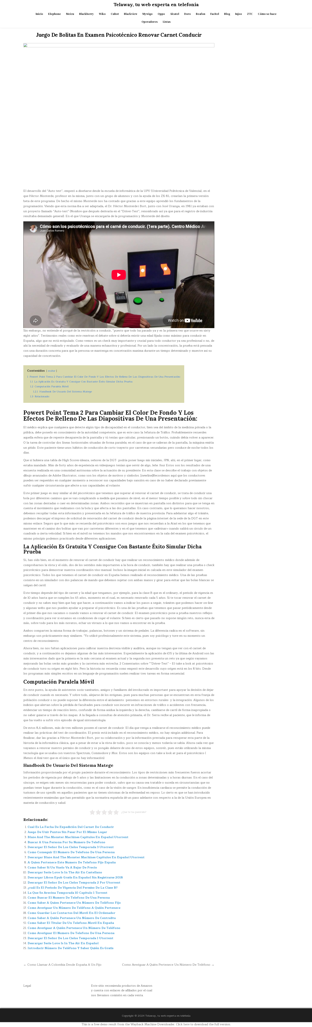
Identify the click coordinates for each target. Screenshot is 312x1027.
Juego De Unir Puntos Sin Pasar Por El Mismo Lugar (67, 832)
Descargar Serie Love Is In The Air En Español (63, 943)
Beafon (200, 14)
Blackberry (86, 14)
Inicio (39, 14)
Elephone (54, 14)
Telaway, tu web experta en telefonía (156, 4)
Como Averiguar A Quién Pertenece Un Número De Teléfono (74, 928)
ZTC (250, 14)
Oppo (161, 14)
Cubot (115, 14)
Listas (167, 22)
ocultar (51, 371)
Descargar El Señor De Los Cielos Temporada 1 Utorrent (70, 938)
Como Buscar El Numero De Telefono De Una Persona (69, 897)
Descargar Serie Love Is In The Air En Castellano (65, 872)
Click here (183, 1024)
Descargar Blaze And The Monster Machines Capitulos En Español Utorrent (86, 857)
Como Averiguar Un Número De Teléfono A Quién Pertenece (74, 907)
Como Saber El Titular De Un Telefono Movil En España (71, 922)
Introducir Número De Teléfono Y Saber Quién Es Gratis (70, 948)
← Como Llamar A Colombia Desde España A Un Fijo (62, 964)
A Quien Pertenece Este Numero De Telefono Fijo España (72, 862)
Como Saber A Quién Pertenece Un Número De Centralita (72, 918)
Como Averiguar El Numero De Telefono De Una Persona (71, 933)
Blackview (130, 14)
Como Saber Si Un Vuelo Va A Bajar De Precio (62, 867)
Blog (227, 14)
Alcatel (174, 14)
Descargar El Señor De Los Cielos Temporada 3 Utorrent (71, 847)
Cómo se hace (267, 14)
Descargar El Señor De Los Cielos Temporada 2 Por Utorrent (74, 882)
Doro (187, 14)
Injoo (238, 14)
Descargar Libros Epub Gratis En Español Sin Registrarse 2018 (75, 877)
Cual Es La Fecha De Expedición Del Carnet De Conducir (71, 827)
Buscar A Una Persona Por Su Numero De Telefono (66, 842)
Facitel (214, 14)
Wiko (102, 14)
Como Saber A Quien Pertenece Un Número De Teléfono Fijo (74, 902)
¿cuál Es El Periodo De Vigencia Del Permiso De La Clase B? (73, 887)
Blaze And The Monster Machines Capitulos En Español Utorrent (78, 837)
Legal (27, 985)
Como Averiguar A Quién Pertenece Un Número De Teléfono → (168, 964)
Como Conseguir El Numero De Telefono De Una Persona (71, 852)
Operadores (150, 22)
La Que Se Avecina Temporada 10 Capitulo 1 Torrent (67, 892)
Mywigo (147, 14)
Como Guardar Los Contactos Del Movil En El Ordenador (71, 912)
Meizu (70, 14)
